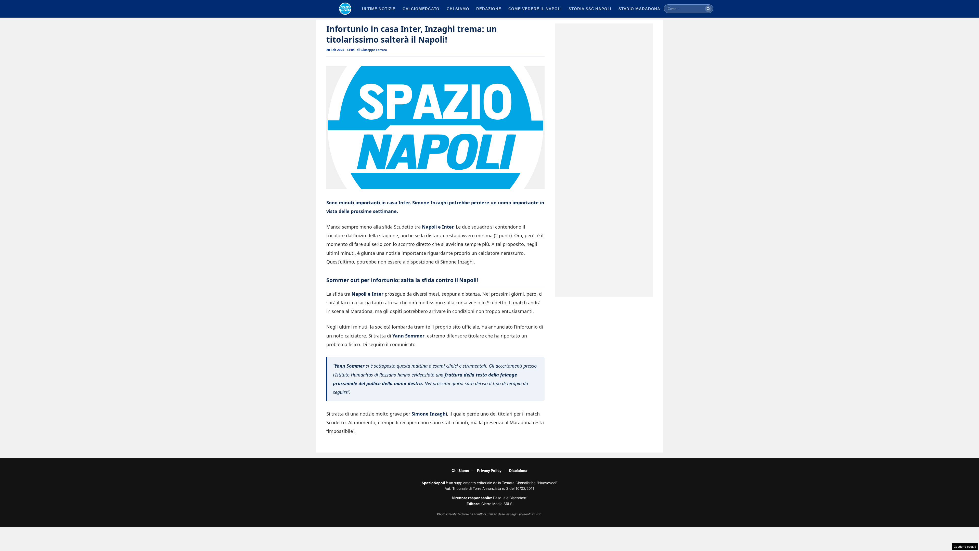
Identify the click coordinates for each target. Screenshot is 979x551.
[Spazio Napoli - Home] (345, 9)
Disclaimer (518, 470)
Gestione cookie (965, 546)
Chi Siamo (460, 470)
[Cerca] (708, 8)
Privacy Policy (489, 470)
